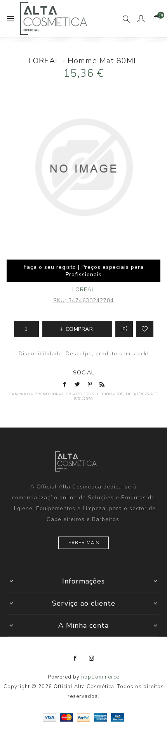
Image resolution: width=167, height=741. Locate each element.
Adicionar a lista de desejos (144, 329)
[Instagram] (91, 658)
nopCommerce (100, 676)
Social (83, 372)
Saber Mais (83, 543)
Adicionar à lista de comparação (124, 329)
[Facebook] (75, 658)
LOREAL (83, 289)
